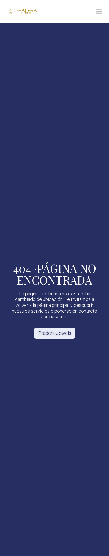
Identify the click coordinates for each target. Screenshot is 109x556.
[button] (99, 11)
